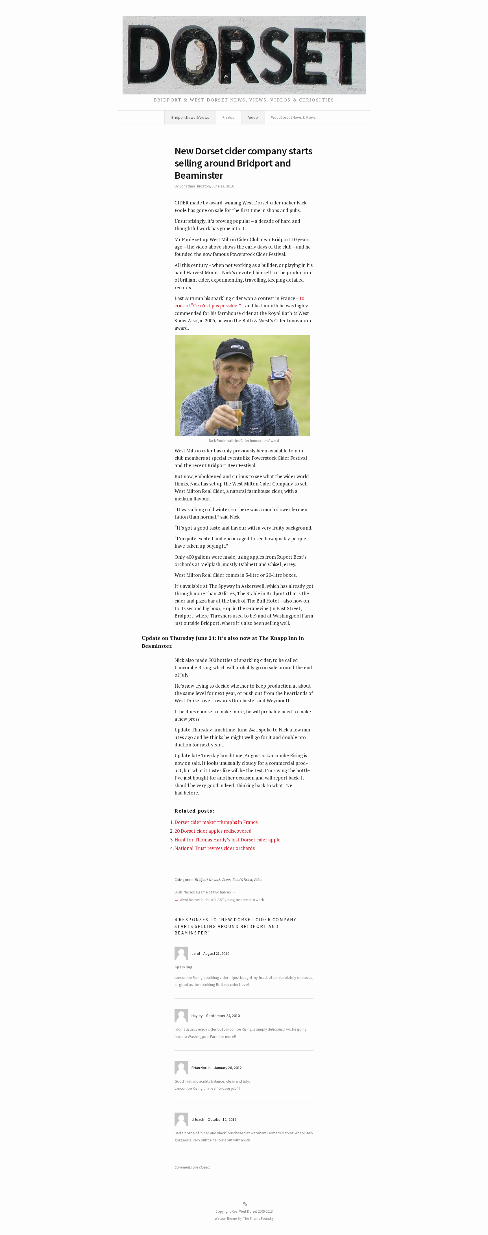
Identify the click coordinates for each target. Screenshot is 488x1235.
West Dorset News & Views (293, 117)
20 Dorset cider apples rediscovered (213, 831)
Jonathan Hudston (194, 186)
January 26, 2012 (228, 1067)
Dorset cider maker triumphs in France (216, 822)
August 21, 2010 (216, 953)
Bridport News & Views (190, 117)
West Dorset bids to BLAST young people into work (222, 899)
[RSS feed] (245, 1204)
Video (253, 117)
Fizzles (228, 117)
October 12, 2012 (222, 1119)
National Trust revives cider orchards (215, 848)
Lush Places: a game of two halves (203, 892)
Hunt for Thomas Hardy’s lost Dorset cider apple (227, 839)
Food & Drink (242, 879)
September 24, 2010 (223, 1015)
